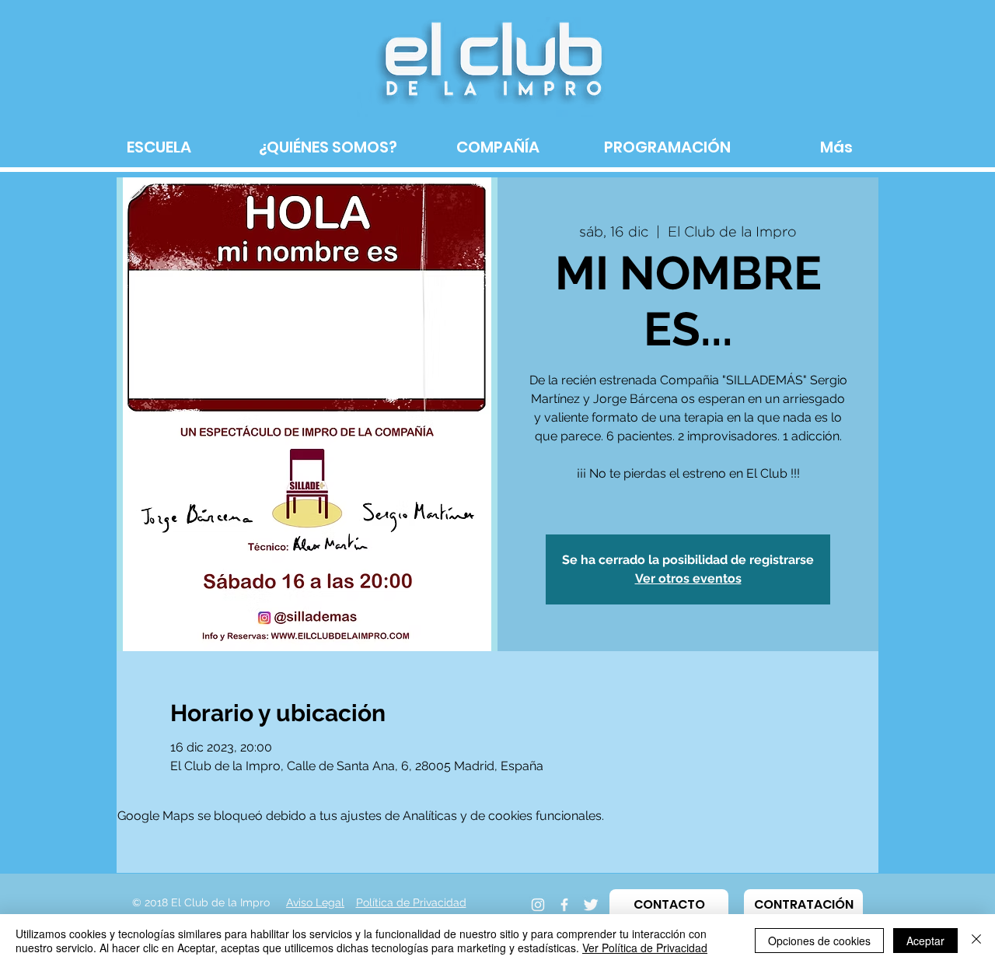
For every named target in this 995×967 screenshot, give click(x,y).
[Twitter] (590, 904)
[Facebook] (564, 904)
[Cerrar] (976, 941)
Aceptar (925, 940)
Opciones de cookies (819, 940)
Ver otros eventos (688, 578)
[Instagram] (537, 904)
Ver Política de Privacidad (644, 947)
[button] (668, 904)
